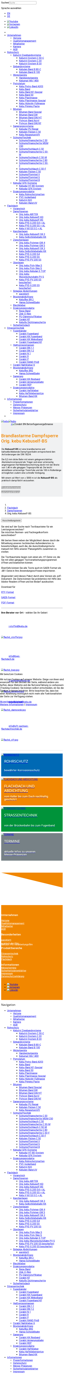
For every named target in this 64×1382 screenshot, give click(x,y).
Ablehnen (18, 701)
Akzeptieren (6, 701)
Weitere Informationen (12, 704)
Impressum (31, 704)
